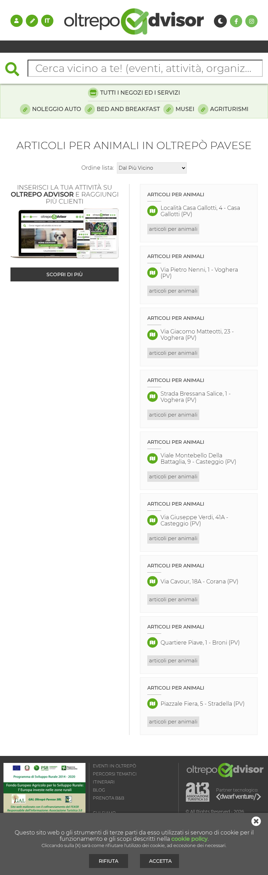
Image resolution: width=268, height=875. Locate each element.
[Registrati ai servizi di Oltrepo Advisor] (32, 20)
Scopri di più (64, 274)
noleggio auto (56, 109)
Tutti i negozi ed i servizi (140, 92)
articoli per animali (173, 229)
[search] (15, 70)
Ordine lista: (97, 167)
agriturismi (229, 109)
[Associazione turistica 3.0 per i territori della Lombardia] (198, 792)
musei (185, 109)
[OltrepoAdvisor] (134, 32)
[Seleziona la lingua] (47, 20)
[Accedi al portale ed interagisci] (16, 20)
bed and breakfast (128, 109)
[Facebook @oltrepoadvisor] (236, 21)
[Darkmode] (220, 21)
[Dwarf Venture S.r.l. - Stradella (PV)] (238, 797)
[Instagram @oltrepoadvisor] (251, 21)
